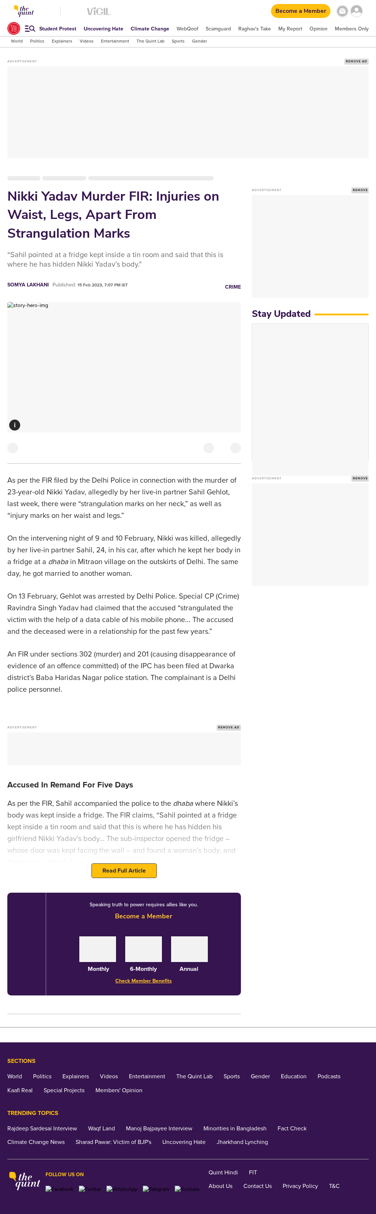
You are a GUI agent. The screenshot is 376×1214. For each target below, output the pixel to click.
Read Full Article (124, 870)
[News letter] (342, 11)
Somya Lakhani (28, 285)
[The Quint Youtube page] (187, 1189)
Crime (233, 287)
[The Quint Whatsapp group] (121, 1189)
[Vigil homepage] (99, 14)
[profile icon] (356, 11)
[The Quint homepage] (24, 1182)
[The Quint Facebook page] (59, 1189)
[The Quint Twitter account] (90, 1189)
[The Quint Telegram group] (156, 1189)
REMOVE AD (356, 61)
